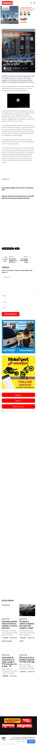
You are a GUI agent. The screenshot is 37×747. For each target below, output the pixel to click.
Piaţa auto (11, 34)
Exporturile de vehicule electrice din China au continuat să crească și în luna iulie (9, 624)
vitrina (17, 248)
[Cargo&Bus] (24, 726)
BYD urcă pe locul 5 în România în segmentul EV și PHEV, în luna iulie (27, 659)
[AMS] (27, 720)
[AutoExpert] (12, 720)
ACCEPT (31, 741)
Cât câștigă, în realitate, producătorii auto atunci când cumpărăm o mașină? (26, 624)
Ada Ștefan (9, 68)
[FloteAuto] (8, 726)
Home (6, 34)
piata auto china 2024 (8, 248)
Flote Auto (5, 637)
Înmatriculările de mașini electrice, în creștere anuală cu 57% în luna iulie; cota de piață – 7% (9, 661)
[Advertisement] (18, 226)
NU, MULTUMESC (20, 741)
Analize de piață (17, 34)
